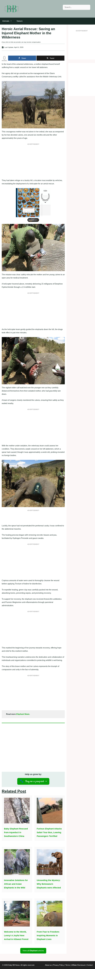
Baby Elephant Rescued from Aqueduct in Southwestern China (16, 832)
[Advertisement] (33, 162)
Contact (90, 965)
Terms (67, 965)
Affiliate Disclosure (78, 965)
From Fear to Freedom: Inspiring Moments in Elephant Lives (48, 935)
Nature (19, 21)
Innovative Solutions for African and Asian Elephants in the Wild (16, 884)
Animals (5, 21)
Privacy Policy (58, 965)
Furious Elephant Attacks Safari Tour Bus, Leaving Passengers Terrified (49, 832)
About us (48, 965)
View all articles (33, 951)
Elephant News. (23, 714)
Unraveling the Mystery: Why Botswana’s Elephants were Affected (49, 884)
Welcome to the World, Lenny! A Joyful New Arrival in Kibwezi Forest (16, 935)
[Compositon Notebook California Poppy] (33, 222)
